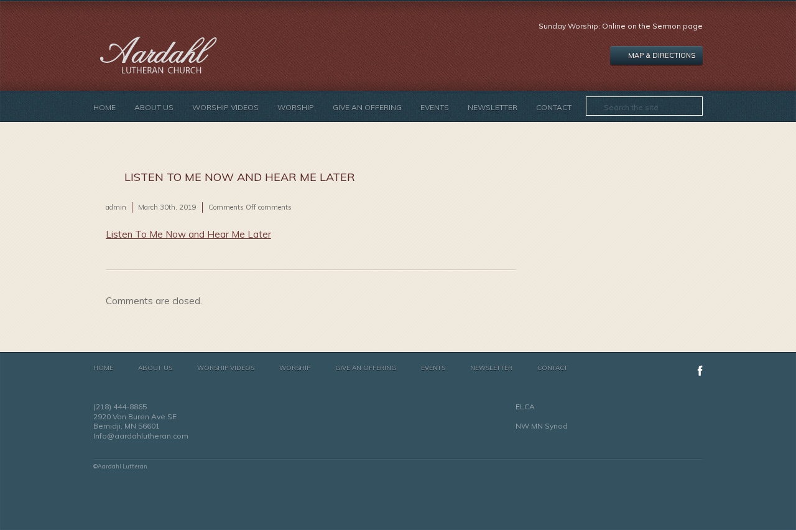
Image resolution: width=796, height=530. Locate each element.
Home (104, 107)
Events (434, 107)
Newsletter (492, 107)
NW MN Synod (542, 425)
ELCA (525, 406)
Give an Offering (367, 107)
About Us (154, 107)
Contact (554, 107)
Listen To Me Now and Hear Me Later (188, 234)
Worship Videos (225, 107)
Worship (295, 107)
